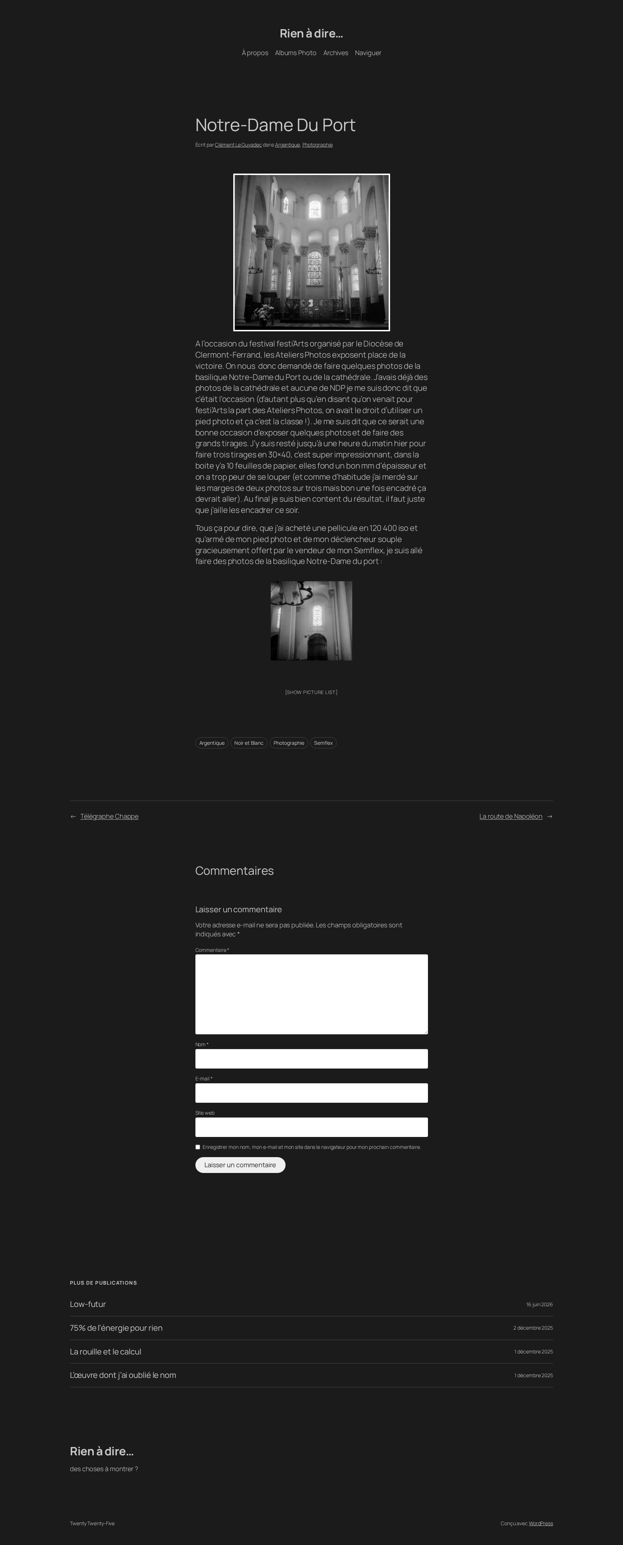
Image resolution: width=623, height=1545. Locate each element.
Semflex (323, 742)
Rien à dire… (312, 33)
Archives (335, 52)
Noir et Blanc (249, 742)
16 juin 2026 (539, 1304)
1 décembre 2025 (533, 1351)
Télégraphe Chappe (109, 816)
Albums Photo (296, 52)
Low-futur (88, 1304)
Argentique (287, 144)
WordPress (541, 1523)
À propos (255, 52)
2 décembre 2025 (533, 1327)
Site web (205, 1112)
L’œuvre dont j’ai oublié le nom (123, 1375)
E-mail (204, 1078)
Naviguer (368, 52)
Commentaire (212, 949)
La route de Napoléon (511, 816)
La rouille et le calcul (105, 1351)
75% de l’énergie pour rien (116, 1328)
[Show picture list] (311, 692)
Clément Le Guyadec (238, 144)
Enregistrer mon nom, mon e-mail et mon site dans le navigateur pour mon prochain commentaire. (312, 1146)
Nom (202, 1044)
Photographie (317, 144)
